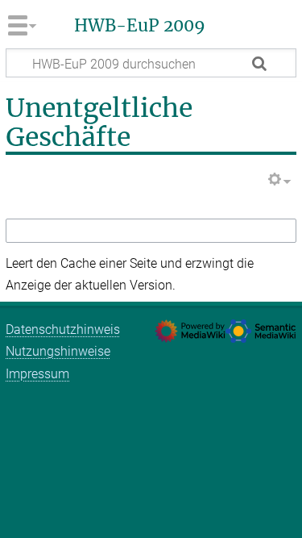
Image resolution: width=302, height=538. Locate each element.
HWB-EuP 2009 (139, 25)
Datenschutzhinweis (63, 329)
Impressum (37, 374)
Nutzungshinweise (58, 351)
